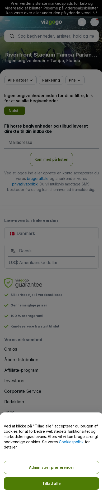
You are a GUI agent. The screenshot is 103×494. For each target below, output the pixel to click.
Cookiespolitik (71, 442)
